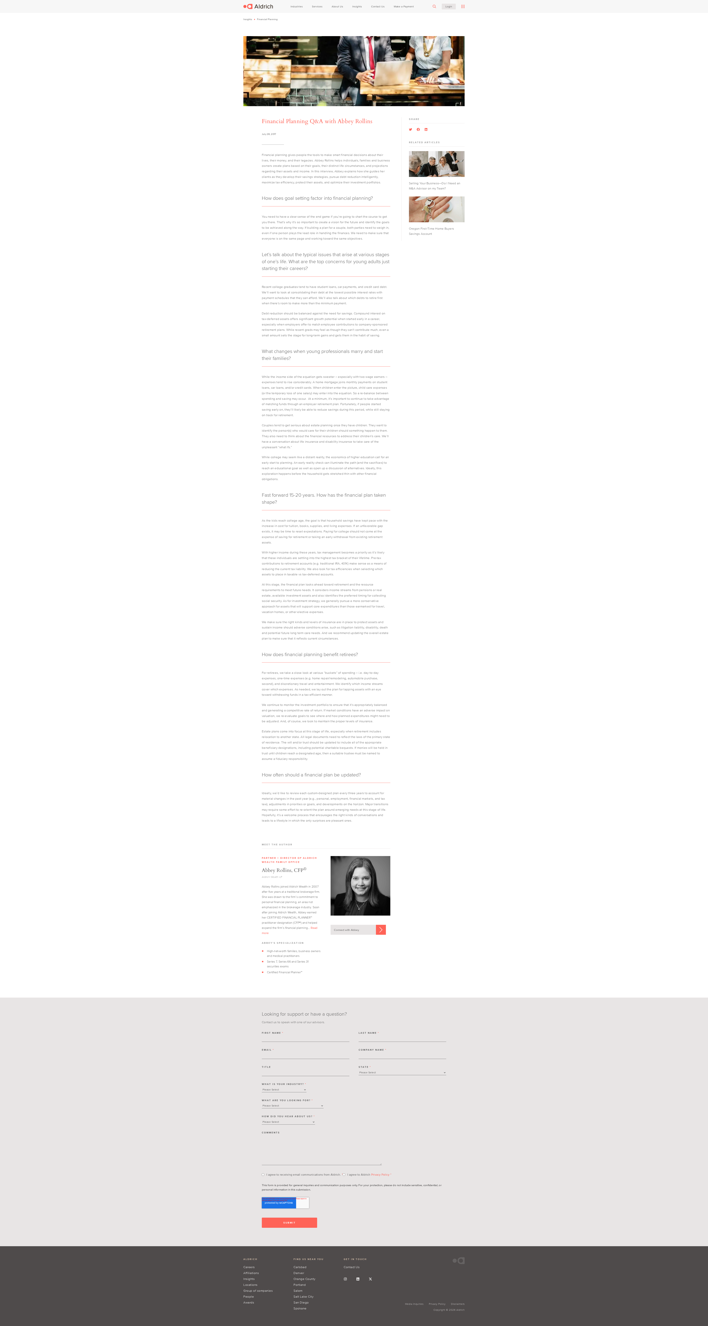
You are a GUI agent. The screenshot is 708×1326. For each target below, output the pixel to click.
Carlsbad (300, 1267)
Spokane (300, 1308)
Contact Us (352, 1267)
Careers (249, 1267)
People (248, 1296)
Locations (250, 1284)
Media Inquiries (414, 1304)
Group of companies (258, 1290)
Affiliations (251, 1273)
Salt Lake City (303, 1296)
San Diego (301, 1302)
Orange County (304, 1278)
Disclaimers (458, 1304)
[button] (410, 129)
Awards (248, 1302)
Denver (299, 1273)
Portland (300, 1284)
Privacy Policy (380, 1174)
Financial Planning (267, 19)
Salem (298, 1290)
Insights (247, 19)
